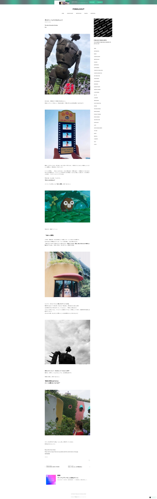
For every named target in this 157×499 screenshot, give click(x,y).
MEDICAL (95, 136)
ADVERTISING (96, 78)
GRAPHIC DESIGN (97, 89)
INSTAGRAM (47, 453)
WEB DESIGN (96, 100)
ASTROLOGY (96, 122)
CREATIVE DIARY (70, 13)
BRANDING (96, 84)
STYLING (95, 130)
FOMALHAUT (78, 9)
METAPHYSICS (78, 13)
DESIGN (95, 105)
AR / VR (95, 95)
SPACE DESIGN (97, 116)
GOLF (95, 141)
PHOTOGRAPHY (97, 81)
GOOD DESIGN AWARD (98, 127)
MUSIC (95, 133)
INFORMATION (96, 51)
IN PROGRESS (96, 67)
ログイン (99, 2)
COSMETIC (96, 138)
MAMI (95, 48)
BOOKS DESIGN (97, 111)
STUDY (95, 144)
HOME (63, 13)
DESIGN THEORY (97, 86)
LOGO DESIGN (96, 92)
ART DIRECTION (97, 75)
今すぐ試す (92, 2)
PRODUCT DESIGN (97, 114)
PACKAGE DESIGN (97, 108)
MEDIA (95, 53)
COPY (95, 125)
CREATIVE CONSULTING (98, 70)
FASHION (86, 13)
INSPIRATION (93, 13)
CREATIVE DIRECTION (98, 73)
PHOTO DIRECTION (97, 103)
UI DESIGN (96, 97)
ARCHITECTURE (97, 119)
